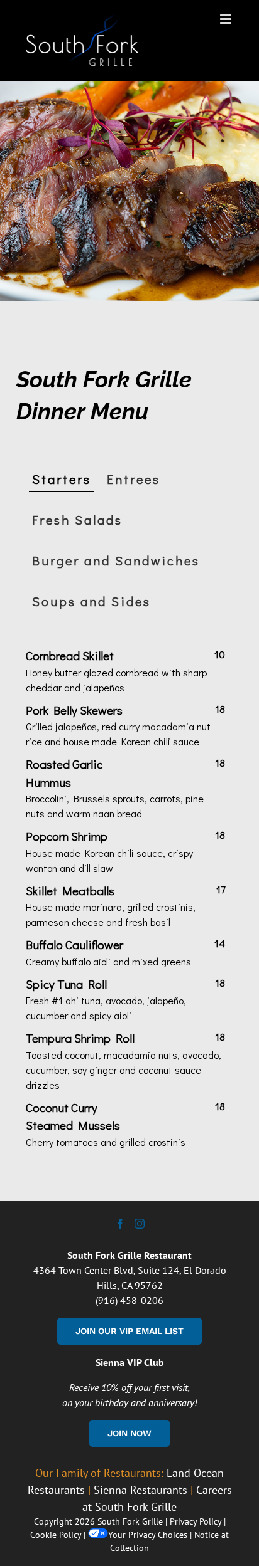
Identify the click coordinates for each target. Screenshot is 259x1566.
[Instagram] (140, 1224)
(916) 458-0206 (129, 1300)
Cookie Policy (55, 1534)
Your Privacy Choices (147, 1534)
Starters (61, 479)
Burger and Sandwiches (116, 560)
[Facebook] (120, 1224)
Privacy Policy (195, 1521)
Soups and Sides (91, 601)
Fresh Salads (77, 520)
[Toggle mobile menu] (226, 19)
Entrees (133, 479)
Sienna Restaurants (140, 1490)
